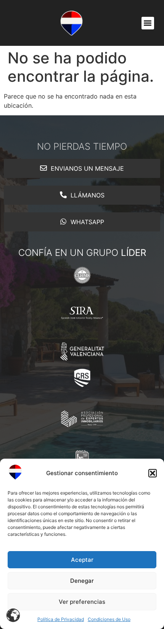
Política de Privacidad (60, 619)
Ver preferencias (82, 601)
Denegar (82, 580)
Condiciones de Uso (109, 619)
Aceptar (82, 559)
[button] (152, 473)
